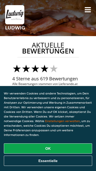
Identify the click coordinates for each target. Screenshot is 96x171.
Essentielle (48, 161)
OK (48, 148)
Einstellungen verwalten (62, 121)
